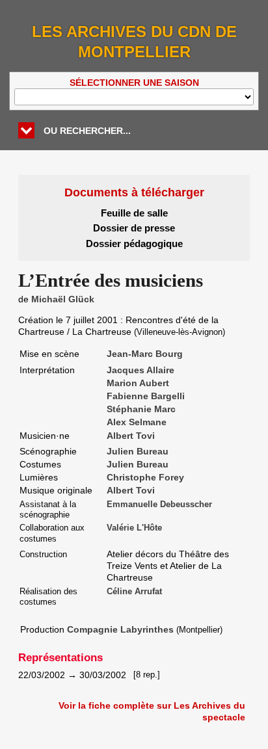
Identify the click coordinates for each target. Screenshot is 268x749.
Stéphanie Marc (141, 409)
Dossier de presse (134, 227)
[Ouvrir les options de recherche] (26, 130)
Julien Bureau (137, 451)
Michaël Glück (62, 299)
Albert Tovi (131, 435)
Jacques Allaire (140, 370)
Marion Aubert (138, 383)
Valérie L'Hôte (134, 527)
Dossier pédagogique (134, 243)
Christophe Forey (145, 477)
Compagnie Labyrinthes (120, 629)
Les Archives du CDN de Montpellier (134, 41)
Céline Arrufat (134, 591)
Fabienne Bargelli (146, 396)
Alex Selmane (137, 422)
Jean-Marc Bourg (145, 353)
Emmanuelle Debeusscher (159, 504)
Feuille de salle (134, 212)
